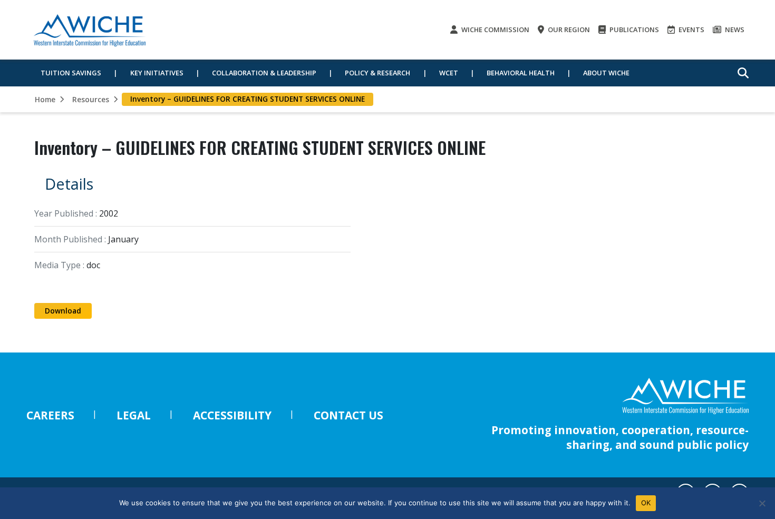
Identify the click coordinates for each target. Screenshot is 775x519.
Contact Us (348, 415)
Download (63, 311)
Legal (134, 415)
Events (690, 29)
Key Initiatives (156, 72)
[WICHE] (89, 29)
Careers (50, 415)
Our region (568, 29)
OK (646, 502)
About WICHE (606, 72)
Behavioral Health (521, 72)
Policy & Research (377, 72)
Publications (633, 29)
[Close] (762, 503)
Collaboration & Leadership (264, 72)
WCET (448, 72)
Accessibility (232, 415)
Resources (90, 99)
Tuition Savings (71, 72)
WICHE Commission (494, 29)
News (733, 29)
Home (45, 99)
